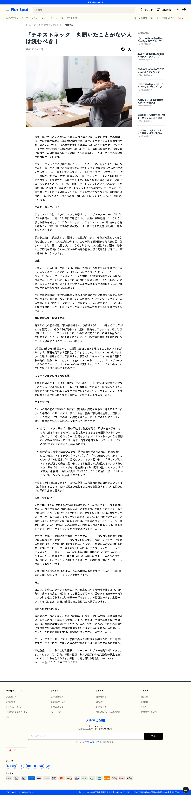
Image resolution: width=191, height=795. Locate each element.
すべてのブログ (44, 25)
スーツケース (57, 18)
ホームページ (31, 25)
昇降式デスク (12, 18)
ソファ (34, 18)
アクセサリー (73, 18)
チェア (25, 18)
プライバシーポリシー (94, 742)
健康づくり (57, 25)
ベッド (44, 18)
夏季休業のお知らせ (95, 2)
